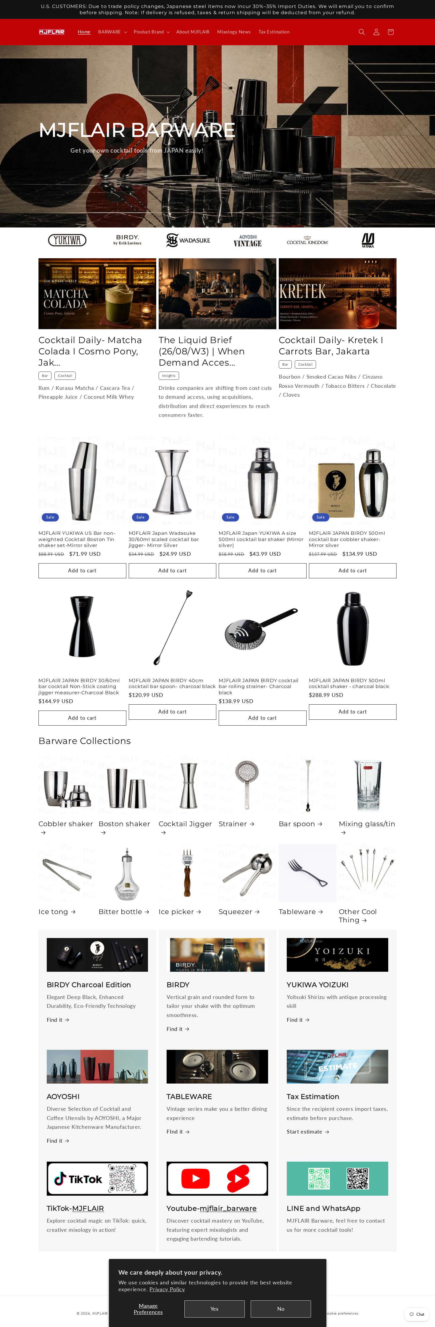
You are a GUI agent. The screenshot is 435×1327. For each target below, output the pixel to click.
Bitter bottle (120, 912)
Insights (168, 375)
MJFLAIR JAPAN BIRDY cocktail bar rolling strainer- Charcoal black (259, 686)
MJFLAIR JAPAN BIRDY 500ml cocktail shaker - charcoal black (349, 683)
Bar (45, 375)
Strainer (233, 824)
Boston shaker (124, 824)
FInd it (175, 1132)
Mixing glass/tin (367, 824)
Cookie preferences (341, 1313)
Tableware (297, 912)
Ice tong (53, 912)
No (280, 1309)
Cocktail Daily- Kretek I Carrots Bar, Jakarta (331, 346)
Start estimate (304, 1132)
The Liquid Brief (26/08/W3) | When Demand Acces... (202, 351)
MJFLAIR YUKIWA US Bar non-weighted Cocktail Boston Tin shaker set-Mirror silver (77, 539)
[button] (112, 32)
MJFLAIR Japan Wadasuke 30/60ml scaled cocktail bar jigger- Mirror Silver (164, 539)
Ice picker (176, 912)
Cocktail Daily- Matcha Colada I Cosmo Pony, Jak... (90, 351)
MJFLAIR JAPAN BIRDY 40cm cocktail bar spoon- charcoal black (172, 683)
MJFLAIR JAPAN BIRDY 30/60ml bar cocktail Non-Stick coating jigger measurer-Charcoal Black (79, 686)
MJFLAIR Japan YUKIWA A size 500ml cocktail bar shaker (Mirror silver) (261, 539)
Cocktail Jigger (185, 824)
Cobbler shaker (65, 824)
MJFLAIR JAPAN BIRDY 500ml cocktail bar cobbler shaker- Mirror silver (347, 539)
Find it (55, 1020)
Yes (214, 1309)
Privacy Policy (167, 1289)
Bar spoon (297, 824)
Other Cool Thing (358, 916)
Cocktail (65, 375)
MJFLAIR (100, 1313)
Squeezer (235, 912)
